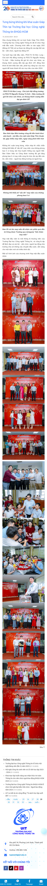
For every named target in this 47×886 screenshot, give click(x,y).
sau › (30, 802)
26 (28, 799)
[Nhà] (23, 8)
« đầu (8, 799)
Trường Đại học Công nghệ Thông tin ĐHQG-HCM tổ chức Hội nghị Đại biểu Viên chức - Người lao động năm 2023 (24, 787)
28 (37, 799)
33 (23, 802)
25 (23, 799)
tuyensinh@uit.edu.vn (17, 855)
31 (13, 802)
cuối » (37, 802)
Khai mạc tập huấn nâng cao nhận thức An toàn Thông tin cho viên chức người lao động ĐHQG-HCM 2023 (24, 778)
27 (33, 799)
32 (18, 802)
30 (9, 802)
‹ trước (15, 799)
